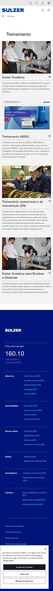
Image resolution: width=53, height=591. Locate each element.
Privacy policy (8, 560)
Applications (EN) (32, 435)
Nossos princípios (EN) (32, 504)
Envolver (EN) (30, 414)
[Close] (45, 549)
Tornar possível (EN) (33, 410)
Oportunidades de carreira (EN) (34, 494)
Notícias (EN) (30, 456)
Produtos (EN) (30, 431)
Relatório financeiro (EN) (34, 473)
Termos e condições (14, 526)
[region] (24, 567)
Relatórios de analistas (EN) (33, 478)
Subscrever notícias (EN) (35, 461)
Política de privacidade (15, 544)
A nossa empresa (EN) (34, 380)
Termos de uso (12, 538)
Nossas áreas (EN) (32, 385)
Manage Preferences (24, 581)
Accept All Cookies (24, 567)
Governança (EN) (31, 419)
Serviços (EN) (30, 440)
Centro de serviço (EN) (34, 444)
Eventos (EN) (30, 393)
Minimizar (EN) (30, 405)
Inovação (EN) (30, 389)
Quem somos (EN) (32, 376)
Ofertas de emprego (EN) (33, 499)
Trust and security (13, 532)
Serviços (10, 16)
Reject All (24, 574)
